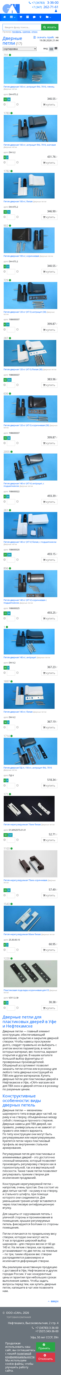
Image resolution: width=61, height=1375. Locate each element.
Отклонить (45, 1359)
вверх (54, 1301)
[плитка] (51, 49)
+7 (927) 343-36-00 (46, 1331)
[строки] (56, 49)
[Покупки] (27, 17)
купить (50, 104)
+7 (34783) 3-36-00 (46, 1328)
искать (51, 27)
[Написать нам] (34, 17)
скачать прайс (45, 37)
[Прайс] (12, 17)
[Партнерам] (49, 17)
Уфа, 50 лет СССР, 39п (44, 1337)
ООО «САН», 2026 (17, 1313)
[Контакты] (40, 17)
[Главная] (4, 17)
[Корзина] (20, 17)
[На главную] (10, 8)
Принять (44, 1348)
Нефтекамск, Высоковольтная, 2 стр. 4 (33, 1323)
